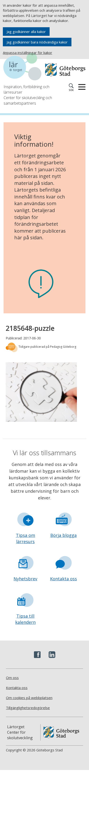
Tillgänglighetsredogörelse (28, 707)
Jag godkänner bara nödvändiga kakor (37, 42)
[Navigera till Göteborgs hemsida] (65, 70)
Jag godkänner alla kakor (26, 31)
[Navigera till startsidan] (24, 67)
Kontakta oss (63, 579)
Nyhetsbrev (25, 579)
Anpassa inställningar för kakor (27, 52)
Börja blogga (63, 535)
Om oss (12, 677)
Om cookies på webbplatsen (29, 697)
